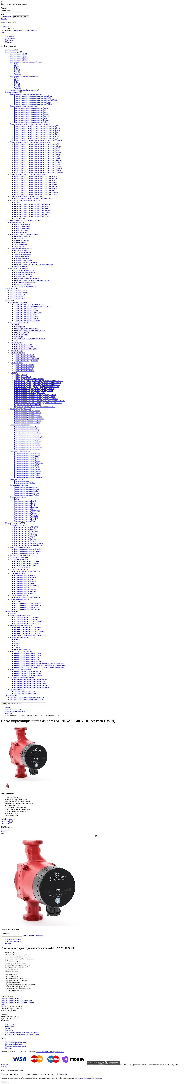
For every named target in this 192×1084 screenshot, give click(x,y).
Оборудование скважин (19, 557)
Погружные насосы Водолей (25, 591)
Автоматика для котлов (19, 302)
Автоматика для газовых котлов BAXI (28, 304)
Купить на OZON (7, 821)
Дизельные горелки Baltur (24, 355)
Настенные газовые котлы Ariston (27, 455)
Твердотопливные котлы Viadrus (26, 495)
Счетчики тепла (20, 242)
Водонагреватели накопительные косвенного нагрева (30, 142)
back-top (4, 1067)
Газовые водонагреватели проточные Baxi (30, 110)
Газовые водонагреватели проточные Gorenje (31, 116)
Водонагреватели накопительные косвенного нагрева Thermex (38, 140)
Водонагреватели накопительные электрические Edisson (35, 184)
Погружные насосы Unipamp (25, 589)
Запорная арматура (17, 222)
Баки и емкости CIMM (18, 54)
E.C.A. (16, 499)
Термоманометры (20, 244)
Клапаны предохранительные (25, 262)
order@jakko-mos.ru (56, 1052)
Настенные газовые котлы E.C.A (26, 465)
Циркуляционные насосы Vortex (26, 607)
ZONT (16, 325)
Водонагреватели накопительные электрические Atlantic (35, 178)
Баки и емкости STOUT (19, 58)
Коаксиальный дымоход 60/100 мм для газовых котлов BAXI (37, 385)
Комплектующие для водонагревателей (25, 200)
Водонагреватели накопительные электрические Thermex (36, 192)
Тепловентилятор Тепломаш (25, 693)
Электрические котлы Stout (24, 509)
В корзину (31, 935)
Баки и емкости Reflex (18, 56)
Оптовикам (9, 36)
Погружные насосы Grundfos (25, 581)
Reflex (16, 68)
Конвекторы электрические (20, 669)
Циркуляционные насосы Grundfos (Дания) (17, 1002)
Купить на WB (6, 823)
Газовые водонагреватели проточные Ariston (31, 108)
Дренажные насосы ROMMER (25, 535)
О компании (10, 38)
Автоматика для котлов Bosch (25, 308)
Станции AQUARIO (22, 567)
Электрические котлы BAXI (25, 501)
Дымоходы (14, 373)
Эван (16, 341)
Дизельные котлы (16, 363)
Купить (3, 831)
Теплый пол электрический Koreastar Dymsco (27, 697)
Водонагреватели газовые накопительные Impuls (32, 102)
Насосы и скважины (13, 523)
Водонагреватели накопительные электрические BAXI (35, 180)
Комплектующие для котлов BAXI (27, 415)
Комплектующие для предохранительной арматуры (33, 264)
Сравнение (39, 935)
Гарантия (8, 1028)
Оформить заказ (7, 16)
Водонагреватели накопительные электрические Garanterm (36, 186)
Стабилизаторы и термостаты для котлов (29, 339)
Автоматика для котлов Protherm (26, 316)
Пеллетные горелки (21, 481)
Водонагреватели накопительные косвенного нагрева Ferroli (37, 158)
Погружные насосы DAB (23, 579)
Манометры (18, 238)
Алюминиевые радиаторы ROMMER (28, 621)
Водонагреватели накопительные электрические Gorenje (35, 188)
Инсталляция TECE (17, 296)
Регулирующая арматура (19, 268)
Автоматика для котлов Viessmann (27, 320)
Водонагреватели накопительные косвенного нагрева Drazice (37, 154)
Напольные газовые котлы (20, 425)
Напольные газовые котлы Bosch (26, 431)
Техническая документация (15, 1042)
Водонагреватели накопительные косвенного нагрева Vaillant (37, 170)
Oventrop (17, 643)
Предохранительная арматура (21, 248)
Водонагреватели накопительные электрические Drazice (35, 182)
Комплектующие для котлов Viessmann (29, 419)
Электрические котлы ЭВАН (25, 521)
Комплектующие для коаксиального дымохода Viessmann (36, 399)
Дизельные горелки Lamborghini (26, 359)
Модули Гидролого (21, 333)
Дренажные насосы (17, 525)
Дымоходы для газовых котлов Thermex (29, 379)
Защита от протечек (21, 256)
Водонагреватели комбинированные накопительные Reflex (36, 136)
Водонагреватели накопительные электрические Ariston (35, 176)
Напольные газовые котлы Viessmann (28, 447)
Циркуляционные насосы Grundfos (27, 605)
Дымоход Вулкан (20, 375)
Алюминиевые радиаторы (20, 615)
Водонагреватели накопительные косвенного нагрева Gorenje (37, 160)
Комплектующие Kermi (23, 649)
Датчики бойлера (16, 351)
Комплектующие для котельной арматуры (30, 331)
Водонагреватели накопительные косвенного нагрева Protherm (38, 162)
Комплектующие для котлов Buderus (28, 417)
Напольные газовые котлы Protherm (27, 441)
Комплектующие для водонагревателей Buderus (32, 210)
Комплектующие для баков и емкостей (24, 90)
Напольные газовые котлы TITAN (27, 443)
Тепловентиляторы (17, 689)
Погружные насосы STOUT (24, 587)
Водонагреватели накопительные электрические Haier (34, 190)
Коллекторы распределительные (26, 278)
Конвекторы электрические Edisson (27, 673)
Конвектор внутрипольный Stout (26, 657)
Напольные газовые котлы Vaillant (27, 445)
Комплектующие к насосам (20, 555)
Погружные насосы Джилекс (25, 593)
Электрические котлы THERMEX (27, 511)
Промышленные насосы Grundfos (27, 597)
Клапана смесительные (23, 274)
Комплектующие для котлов (20, 409)
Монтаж (8, 42)
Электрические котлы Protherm (26, 507)
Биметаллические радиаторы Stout (27, 633)
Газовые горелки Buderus (23, 347)
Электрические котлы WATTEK (26, 517)
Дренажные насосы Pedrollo (24, 533)
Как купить (9, 1024)
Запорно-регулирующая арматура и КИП (20, 220)
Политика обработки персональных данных (22, 1032)
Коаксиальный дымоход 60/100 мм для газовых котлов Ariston (37, 383)
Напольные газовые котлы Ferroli (26, 435)
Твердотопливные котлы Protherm (27, 491)
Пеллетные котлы (16, 479)
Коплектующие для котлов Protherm (27, 421)
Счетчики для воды (21, 240)
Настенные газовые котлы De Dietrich (28, 463)
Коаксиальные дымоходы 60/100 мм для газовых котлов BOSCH (38, 381)
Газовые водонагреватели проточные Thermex (31, 120)
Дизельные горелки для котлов (26, 361)
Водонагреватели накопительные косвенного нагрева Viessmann (38, 172)
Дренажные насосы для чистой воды (28, 545)
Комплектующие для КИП (24, 236)
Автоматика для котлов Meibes (26, 314)
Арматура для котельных (19, 322)
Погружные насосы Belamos (25, 577)
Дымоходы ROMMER (22, 377)
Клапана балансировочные (24, 272)
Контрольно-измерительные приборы (24, 234)
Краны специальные (22, 226)
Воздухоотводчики (21, 250)
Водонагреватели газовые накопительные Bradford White (35, 100)
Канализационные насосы (20, 547)
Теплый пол (9, 695)
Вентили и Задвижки (22, 224)
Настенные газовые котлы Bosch (26, 459)
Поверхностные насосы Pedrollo (26, 563)
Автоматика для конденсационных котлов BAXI (32, 306)
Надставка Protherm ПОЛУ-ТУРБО (27, 405)
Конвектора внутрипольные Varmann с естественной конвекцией (39, 667)
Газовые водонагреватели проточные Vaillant (31, 122)
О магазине (9, 1026)
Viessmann (18, 647)
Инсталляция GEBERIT (19, 292)
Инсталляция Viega (17, 298)
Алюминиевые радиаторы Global (26, 617)
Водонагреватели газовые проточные (24, 106)
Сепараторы (18, 337)
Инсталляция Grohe (17, 294)
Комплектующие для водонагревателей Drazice (32, 212)
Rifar (16, 645)
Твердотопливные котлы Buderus (26, 489)
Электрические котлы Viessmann (26, 515)
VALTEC (17, 74)
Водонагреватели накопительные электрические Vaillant (35, 194)
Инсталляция (10, 288)
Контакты (9, 40)
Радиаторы (9, 611)
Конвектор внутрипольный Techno (27, 661)
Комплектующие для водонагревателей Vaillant (32, 216)
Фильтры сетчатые (21, 266)
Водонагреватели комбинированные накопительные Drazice (37, 130)
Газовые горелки (16, 343)
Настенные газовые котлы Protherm (27, 471)
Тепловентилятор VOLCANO (25, 691)
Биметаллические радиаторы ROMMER (29, 631)
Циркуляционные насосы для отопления (16, 1000)
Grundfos (17, 601)
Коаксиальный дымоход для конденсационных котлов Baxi (36, 387)
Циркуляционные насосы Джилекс (27, 609)
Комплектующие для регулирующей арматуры (32, 280)
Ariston (16, 202)
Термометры (19, 246)
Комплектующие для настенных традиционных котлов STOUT (38, 403)
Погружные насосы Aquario (24, 575)
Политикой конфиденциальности (88, 1078)
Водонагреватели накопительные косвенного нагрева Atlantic (37, 146)
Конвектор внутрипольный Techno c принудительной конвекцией (39, 663)
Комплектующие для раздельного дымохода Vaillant (33, 391)
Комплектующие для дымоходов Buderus (29, 393)
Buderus (17, 639)
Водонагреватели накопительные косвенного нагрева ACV (36, 144)
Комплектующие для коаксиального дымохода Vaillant (34, 397)
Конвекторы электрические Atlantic (27, 671)
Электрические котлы (18, 497)
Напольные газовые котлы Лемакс (27, 449)
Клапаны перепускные (23, 276)
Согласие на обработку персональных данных (22, 1034)
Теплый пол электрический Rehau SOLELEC (27, 699)
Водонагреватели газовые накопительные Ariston (33, 96)
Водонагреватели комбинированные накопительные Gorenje (37, 132)
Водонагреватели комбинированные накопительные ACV (36, 126)
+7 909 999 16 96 (31, 30)
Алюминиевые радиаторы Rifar (26, 619)
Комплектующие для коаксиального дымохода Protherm (35, 395)
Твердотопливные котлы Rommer (27, 493)
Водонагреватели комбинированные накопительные (30, 124)
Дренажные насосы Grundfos (25, 529)
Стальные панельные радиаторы (22, 677)
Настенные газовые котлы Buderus (27, 461)
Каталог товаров (10, 46)
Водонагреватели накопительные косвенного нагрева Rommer (38, 166)
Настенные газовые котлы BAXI (26, 457)
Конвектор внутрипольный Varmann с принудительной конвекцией (40, 665)
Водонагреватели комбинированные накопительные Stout (36, 138)
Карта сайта (5, 1065)
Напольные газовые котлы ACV (26, 427)
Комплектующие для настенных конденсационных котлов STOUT (39, 401)
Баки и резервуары (12, 52)
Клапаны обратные (21, 258)
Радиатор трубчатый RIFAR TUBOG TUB (30, 635)
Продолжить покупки (21, 16)
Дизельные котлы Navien (23, 369)
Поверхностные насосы (19, 559)
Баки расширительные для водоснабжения (26, 62)
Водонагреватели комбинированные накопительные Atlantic (37, 128)
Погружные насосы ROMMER (26, 585)
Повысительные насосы (19, 569)
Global (16, 641)
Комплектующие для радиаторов (22, 637)
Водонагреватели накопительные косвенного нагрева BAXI (37, 148)
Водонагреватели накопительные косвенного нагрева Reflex (37, 164)
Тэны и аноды (19, 218)
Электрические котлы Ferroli (25, 503)
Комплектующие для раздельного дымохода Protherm (34, 389)
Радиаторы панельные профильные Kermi (30, 683)
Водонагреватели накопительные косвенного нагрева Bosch (37, 150)
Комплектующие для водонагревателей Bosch (31, 208)
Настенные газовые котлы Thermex (27, 473)
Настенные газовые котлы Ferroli (26, 467)
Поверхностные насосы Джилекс (26, 565)
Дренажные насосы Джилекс (25, 541)
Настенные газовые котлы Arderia (27, 453)
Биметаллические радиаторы (21, 625)
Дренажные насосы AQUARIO (26, 527)
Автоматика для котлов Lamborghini (28, 312)
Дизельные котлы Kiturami (24, 367)
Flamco (16, 66)
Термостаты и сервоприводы (25, 286)
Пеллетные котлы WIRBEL (24, 483)
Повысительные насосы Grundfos (27, 571)
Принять (4, 1082)
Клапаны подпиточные (23, 260)
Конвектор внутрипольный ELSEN (27, 653)
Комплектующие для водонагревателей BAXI (31, 206)
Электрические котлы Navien (25, 505)
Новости (8, 1048)
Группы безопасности (22, 252)
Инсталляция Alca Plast (18, 290)
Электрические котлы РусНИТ (26, 519)
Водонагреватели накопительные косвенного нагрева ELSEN (37, 156)
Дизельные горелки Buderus (24, 357)
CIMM (16, 64)
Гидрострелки (19, 327)
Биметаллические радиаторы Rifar (27, 629)
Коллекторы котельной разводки (26, 329)
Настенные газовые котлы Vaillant (27, 475)
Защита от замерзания (22, 254)
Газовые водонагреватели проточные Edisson (31, 114)
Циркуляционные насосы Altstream (27, 603)
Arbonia (13, 613)
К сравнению (10, 819)
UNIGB (17, 72)
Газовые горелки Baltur (23, 345)
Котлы (7, 300)
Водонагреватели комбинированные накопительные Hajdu (36, 134)
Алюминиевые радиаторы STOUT (27, 623)
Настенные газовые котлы (20, 451)
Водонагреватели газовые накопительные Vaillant (33, 104)
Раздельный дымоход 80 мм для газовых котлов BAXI (34, 407)
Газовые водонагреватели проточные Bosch (30, 112)
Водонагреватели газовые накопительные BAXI (32, 98)
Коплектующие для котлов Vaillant (27, 423)
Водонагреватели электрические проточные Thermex (34, 198)
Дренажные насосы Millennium (26, 531)
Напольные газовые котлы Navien (27, 439)
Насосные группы (21, 335)
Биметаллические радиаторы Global (27, 627)
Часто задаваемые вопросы (15, 1046)
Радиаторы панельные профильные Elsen (29, 681)
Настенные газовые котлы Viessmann (28, 477)
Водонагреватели (12, 92)
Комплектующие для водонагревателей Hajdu (31, 214)
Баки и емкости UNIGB (19, 60)
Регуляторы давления (22, 284)
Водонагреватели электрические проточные (26, 196)
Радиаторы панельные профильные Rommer (31, 685)
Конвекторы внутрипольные (21, 651)
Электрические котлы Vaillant (25, 513)
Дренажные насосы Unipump (25, 539)
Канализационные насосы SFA (26, 553)
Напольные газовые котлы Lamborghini (29, 437)
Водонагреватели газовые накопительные (26, 94)
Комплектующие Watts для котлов (27, 411)
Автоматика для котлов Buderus (26, 310)
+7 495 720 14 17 (18, 30)
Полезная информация (13, 1044)
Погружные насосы (17, 573)
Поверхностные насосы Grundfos (26, 561)
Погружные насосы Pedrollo (24, 583)
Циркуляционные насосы (19, 599)
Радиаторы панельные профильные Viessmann (31, 687)
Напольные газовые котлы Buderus (27, 433)
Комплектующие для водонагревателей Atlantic (32, 204)
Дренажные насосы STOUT (24, 537)
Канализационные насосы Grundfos (27, 549)
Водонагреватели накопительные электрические (28, 174)
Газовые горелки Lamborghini (25, 349)
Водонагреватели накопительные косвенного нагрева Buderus (37, 152)
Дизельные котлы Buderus (24, 365)
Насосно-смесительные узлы (25, 282)
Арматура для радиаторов (24, 270)
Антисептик (10, 50)
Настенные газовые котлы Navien (27, 469)
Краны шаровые (20, 232)
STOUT (17, 70)
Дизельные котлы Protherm (24, 371)
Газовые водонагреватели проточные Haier (30, 118)
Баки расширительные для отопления (24, 76)
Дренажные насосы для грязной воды (28, 543)
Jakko (3, 32)
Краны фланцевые (21, 230)
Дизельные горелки (17, 353)
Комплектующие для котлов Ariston (27, 413)
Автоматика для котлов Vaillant (26, 318)
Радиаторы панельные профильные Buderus (30, 679)
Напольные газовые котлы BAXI (26, 429)
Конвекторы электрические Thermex (28, 675)
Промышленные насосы (19, 595)
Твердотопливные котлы (19, 485)
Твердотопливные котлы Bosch (26, 487)
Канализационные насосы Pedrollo (27, 551)
